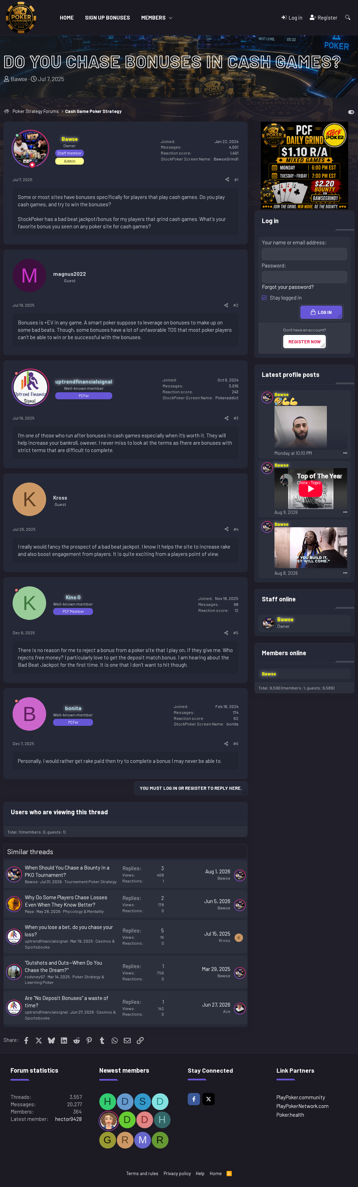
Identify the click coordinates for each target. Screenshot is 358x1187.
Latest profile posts (291, 374)
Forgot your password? (288, 287)
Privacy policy (177, 1173)
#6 (235, 743)
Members (153, 17)
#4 (236, 529)
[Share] (227, 180)
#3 (236, 417)
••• (345, 452)
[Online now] (17, 135)
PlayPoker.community (301, 1097)
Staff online (279, 599)
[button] (170, 18)
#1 (236, 179)
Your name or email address (293, 242)
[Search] (348, 18)
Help (200, 1173)
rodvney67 (35, 976)
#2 (235, 304)
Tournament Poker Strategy (90, 881)
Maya (29, 911)
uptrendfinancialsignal (46, 940)
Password (273, 265)
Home (67, 17)
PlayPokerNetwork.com (303, 1106)
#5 (235, 632)
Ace (226, 1011)
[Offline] (16, 374)
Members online (284, 653)
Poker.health (290, 1114)
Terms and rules (142, 1173)
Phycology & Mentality (83, 911)
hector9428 (68, 1119)
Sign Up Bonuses (107, 17)
